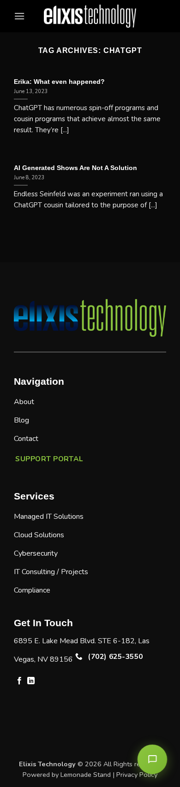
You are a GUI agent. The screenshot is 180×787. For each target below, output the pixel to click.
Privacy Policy (136, 774)
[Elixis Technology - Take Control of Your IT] (90, 16)
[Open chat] (152, 759)
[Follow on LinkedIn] (31, 681)
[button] (19, 16)
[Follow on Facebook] (19, 681)
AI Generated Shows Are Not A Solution (75, 167)
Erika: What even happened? (59, 81)
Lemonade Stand (85, 774)
